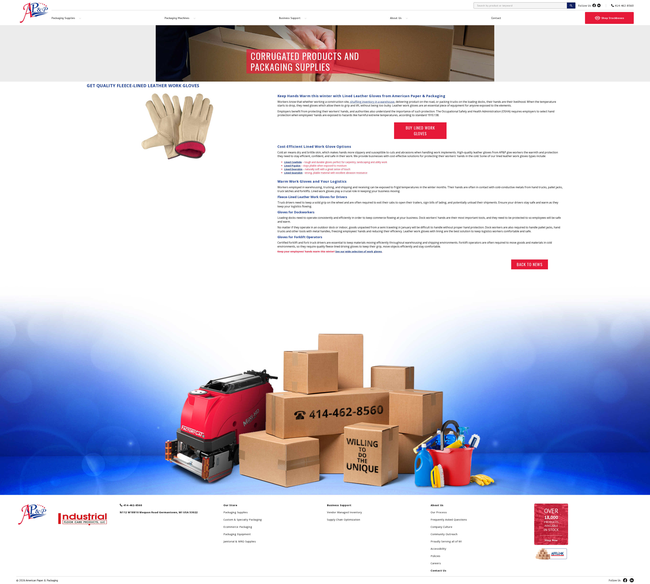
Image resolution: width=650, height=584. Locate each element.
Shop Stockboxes (612, 18)
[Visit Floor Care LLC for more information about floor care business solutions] (83, 518)
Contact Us (438, 570)
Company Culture (441, 526)
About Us (396, 18)
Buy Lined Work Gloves (420, 130)
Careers (436, 563)
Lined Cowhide (293, 162)
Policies (435, 556)
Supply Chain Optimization (343, 519)
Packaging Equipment (237, 534)
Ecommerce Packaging (237, 526)
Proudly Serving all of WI (446, 541)
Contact (496, 18)
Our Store (230, 505)
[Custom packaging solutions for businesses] (36, 512)
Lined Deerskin (293, 169)
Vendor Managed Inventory (344, 512)
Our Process (439, 512)
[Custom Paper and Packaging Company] (34, 12)
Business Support (290, 18)
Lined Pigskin (292, 165)
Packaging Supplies (63, 18)
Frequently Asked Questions (449, 519)
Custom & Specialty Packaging (242, 519)
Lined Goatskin (293, 172)
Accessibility (438, 548)
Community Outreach (444, 534)
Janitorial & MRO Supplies (239, 541)
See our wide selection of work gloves (358, 251)
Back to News (529, 264)
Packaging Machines (177, 18)
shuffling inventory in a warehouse (372, 102)
